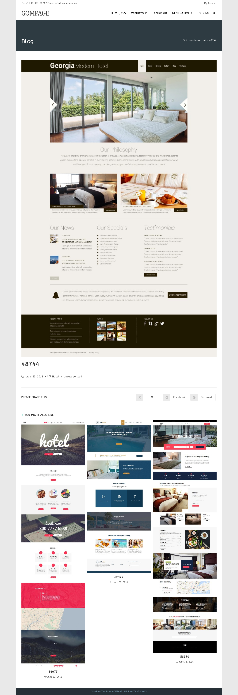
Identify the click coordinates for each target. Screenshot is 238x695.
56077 (53, 671)
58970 (184, 656)
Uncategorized (73, 376)
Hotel (55, 376)
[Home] (184, 40)
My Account (210, 3)
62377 (119, 577)
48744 (213, 40)
